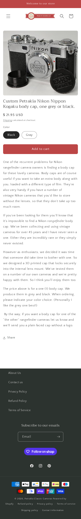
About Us (14, 373)
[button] (8, 16)
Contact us (15, 382)
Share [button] (11, 337)
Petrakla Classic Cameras (38, 498)
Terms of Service (19, 410)
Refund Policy (17, 401)
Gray (29, 135)
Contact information (53, 510)
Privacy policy (45, 504)
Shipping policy (29, 510)
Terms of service (66, 504)
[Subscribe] (58, 437)
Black (11, 135)
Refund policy (25, 504)
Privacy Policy (17, 391)
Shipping (7, 120)
